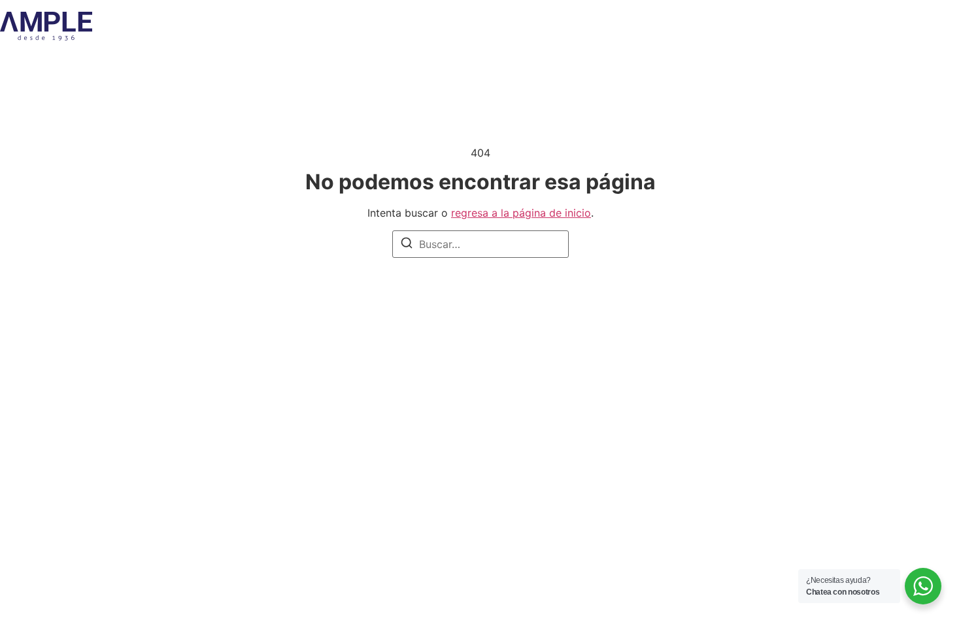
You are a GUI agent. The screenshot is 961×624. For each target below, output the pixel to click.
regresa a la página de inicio (521, 212)
